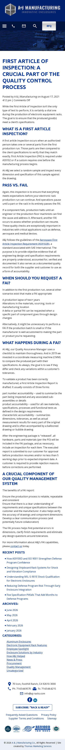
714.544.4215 (48, 688)
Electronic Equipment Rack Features (27, 645)
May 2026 (12, 615)
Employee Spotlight (18, 649)
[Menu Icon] (4, 26)
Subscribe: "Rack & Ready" (33, 707)
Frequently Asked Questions (22, 714)
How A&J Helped (16, 656)
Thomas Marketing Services (38, 746)
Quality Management (19, 667)
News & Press (14, 659)
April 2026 (12, 620)
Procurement (14, 663)
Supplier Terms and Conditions (26, 718)
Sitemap (52, 718)
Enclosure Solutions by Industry (25, 652)
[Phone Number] (13, 26)
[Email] (24, 26)
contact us (16, 546)
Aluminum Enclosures (19, 641)
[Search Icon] (35, 26)
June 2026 (12, 610)
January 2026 (14, 630)
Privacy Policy (48, 714)
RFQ (49, 26)
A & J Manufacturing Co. (23, 742)
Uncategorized (15, 670)
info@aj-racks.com (34, 693)
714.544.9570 (23, 688)
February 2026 (15, 625)
